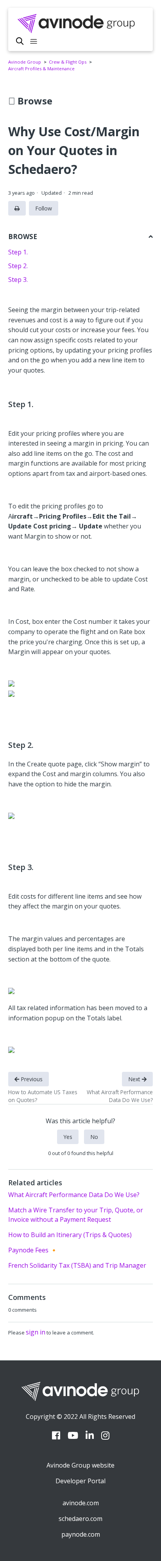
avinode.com (81, 1503)
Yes (67, 1137)
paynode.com (80, 1534)
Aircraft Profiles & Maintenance (41, 68)
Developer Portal (80, 1481)
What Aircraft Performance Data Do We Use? (74, 1194)
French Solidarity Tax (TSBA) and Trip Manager (77, 1265)
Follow (43, 208)
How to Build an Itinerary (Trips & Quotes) (70, 1234)
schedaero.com (80, 1518)
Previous (31, 1079)
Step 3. (18, 279)
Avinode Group (24, 62)
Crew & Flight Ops (67, 62)
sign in (35, 1332)
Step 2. (18, 265)
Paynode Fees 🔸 (33, 1250)
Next (135, 1079)
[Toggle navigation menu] (33, 41)
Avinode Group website (80, 1465)
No (94, 1137)
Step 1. (18, 252)
